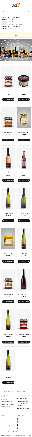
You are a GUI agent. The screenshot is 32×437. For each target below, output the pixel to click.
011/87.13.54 (4, 400)
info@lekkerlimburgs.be (7, 401)
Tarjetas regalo (5, 422)
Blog (2, 419)
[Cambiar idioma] (28, 11)
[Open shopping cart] (29, 5)
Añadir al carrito (9, 99)
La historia (4, 5)
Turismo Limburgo (5, 425)
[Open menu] (3, 11)
